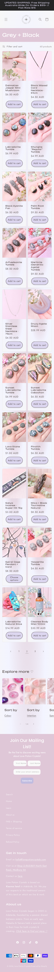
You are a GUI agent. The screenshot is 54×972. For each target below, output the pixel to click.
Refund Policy (12, 841)
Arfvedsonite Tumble (13, 263)
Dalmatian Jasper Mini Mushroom (12, 88)
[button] (6, 19)
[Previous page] (11, 651)
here (20, 876)
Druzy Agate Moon (39, 324)
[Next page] (43, 651)
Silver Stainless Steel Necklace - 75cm (12, 328)
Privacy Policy (13, 834)
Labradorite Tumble (13, 148)
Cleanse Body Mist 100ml (39, 622)
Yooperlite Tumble (37, 563)
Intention (31, 715)
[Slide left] (20, 724)
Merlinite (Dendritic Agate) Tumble (37, 266)
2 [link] (27, 651)
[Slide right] (33, 724)
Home (9, 801)
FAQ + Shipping (14, 821)
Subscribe (27, 780)
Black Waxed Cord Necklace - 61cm (39, 89)
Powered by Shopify (39, 966)
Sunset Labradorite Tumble (13, 390)
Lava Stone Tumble (12, 447)
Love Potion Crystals (22, 966)
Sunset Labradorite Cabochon (38, 390)
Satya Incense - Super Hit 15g (13, 505)
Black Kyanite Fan (14, 207)
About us (10, 814)
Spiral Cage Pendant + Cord (12, 564)
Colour (7, 715)
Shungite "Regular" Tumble (37, 149)
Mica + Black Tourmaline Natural (39, 505)
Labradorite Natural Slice (13, 622)
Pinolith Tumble (35, 447)
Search (9, 794)
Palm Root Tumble (37, 207)
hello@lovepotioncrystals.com (30, 859)
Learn (8, 808)
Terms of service (14, 828)
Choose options (14, 579)
